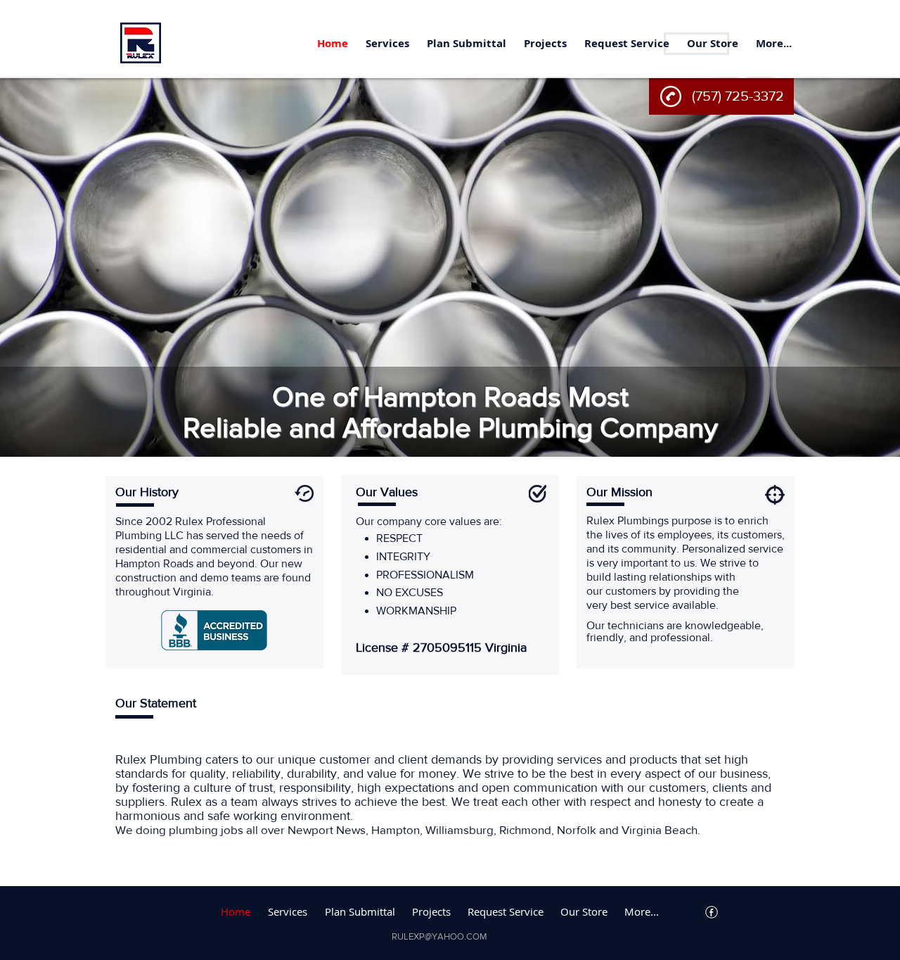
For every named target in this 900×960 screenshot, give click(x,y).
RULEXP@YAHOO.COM (439, 936)
